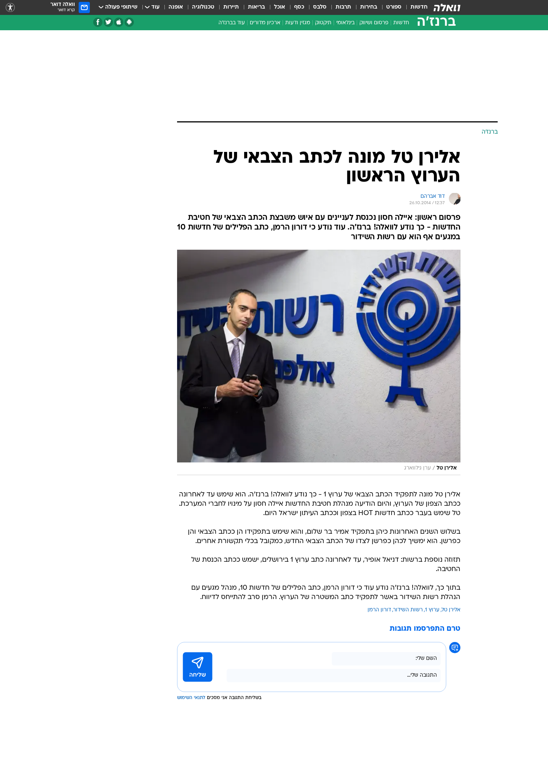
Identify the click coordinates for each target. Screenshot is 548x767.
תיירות (231, 7)
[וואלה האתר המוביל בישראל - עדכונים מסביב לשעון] (447, 7)
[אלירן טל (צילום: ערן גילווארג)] (318, 362)
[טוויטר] (108, 22)
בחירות (368, 7)
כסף (299, 7)
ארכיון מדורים (265, 23)
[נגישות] (10, 7)
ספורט (393, 7)
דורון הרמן (379, 610)
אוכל (279, 7)
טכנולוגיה (203, 7)
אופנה (176, 7)
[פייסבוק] (98, 22)
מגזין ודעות (297, 23)
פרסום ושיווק (373, 23)
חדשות (419, 7)
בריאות (256, 7)
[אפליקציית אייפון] (118, 22)
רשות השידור (408, 610)
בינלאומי (345, 23)
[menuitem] (414, 7)
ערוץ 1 (432, 610)
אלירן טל (451, 610)
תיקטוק (323, 23)
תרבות (343, 7)
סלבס (320, 7)
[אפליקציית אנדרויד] (129, 22)
